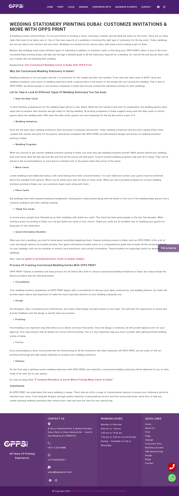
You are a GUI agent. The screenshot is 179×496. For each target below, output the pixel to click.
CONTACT (146, 7)
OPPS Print (77, 491)
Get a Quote (168, 248)
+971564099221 (57, 460)
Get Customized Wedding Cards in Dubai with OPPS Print (58, 65)
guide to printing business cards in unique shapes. (55, 259)
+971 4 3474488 (57, 447)
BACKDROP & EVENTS (126, 7)
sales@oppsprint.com (60, 472)
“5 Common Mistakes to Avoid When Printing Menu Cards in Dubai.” (74, 379)
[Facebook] (158, 6)
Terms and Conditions (115, 491)
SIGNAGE (83, 7)
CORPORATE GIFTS (101, 7)
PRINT (60, 7)
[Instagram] (164, 6)
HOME (50, 7)
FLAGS (71, 7)
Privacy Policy (93, 491)
